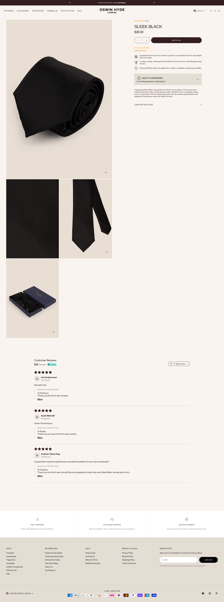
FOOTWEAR (9, 11)
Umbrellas (10, 563)
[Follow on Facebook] (203, 593)
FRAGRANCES (38, 11)
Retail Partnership (93, 563)
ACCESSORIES (23, 11)
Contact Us (90, 556)
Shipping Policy (128, 560)
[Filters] (171, 364)
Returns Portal (91, 560)
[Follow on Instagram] (209, 593)
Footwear (10, 553)
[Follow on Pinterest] (216, 593)
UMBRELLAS (52, 11)
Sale (79, 11)
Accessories (11, 556)
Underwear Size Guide (54, 556)
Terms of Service (129, 563)
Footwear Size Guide (53, 553)
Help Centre (90, 553)
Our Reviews (50, 570)
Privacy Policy (127, 553)
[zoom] (105, 172)
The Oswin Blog (51, 563)
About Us (49, 567)
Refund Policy (127, 556)
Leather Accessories (14, 567)
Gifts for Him (67, 11)
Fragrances (10, 560)
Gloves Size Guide (52, 560)
